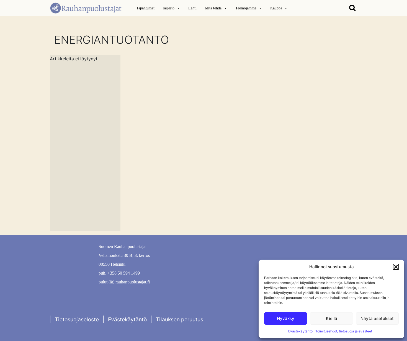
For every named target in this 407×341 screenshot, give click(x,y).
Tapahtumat (145, 8)
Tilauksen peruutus (179, 319)
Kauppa (276, 8)
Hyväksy (285, 318)
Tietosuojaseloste (77, 319)
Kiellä (331, 318)
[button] (396, 267)
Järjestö (168, 8)
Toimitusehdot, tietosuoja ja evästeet (343, 331)
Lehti (192, 8)
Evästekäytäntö (300, 331)
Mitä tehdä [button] (213, 8)
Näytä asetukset (377, 318)
